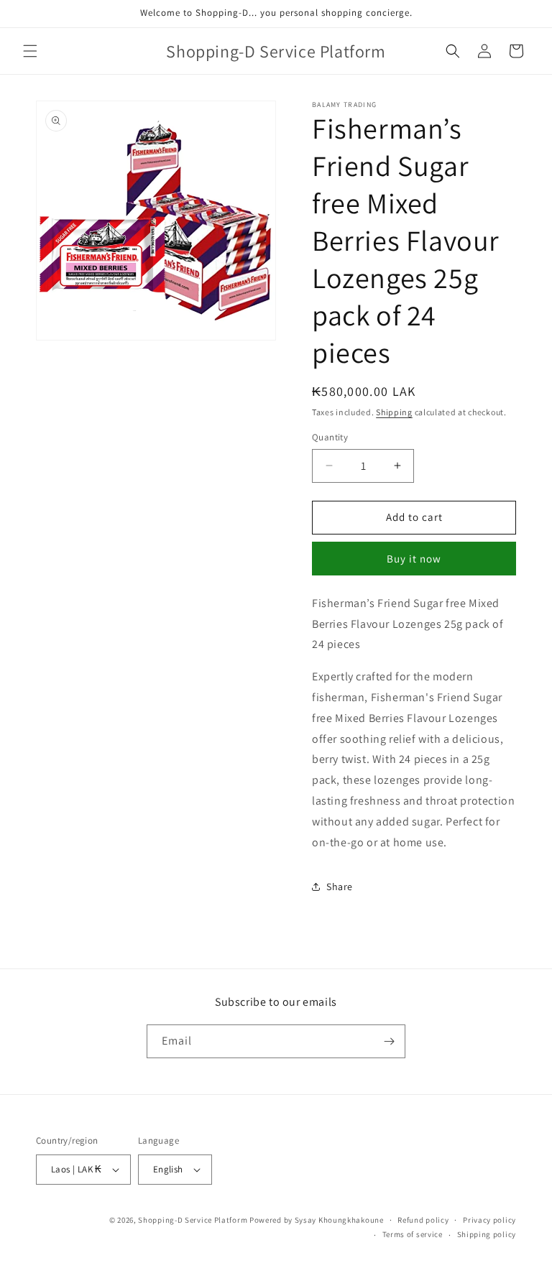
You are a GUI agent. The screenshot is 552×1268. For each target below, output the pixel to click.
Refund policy (422, 1220)
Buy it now (414, 558)
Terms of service (412, 1234)
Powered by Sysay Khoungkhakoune (316, 1220)
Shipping (394, 412)
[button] (30, 51)
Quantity (330, 437)
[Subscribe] (389, 1041)
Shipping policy (487, 1234)
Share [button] (339, 886)
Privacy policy (489, 1220)
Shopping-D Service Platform (192, 1220)
